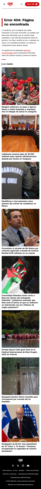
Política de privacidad (32, 470)
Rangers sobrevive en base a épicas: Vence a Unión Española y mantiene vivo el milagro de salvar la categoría (19, 109)
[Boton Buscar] (21, 4)
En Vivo (15, 470)
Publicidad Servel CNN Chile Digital (28, 474)
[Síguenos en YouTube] (28, 465)
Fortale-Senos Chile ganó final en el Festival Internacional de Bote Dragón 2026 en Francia (19, 352)
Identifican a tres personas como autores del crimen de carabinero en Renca (19, 203)
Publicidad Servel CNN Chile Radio (20, 477)
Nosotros (21, 470)
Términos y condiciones (10, 474)
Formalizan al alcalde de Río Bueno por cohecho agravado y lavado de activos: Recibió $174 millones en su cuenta (20, 251)
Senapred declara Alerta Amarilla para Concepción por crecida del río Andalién (20, 399)
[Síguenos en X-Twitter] (18, 465)
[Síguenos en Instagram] (23, 465)
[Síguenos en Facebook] (13, 465)
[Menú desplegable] (4, 4)
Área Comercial (7, 470)
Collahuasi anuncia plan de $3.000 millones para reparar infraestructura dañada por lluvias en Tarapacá (19, 156)
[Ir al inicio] (10, 4)
